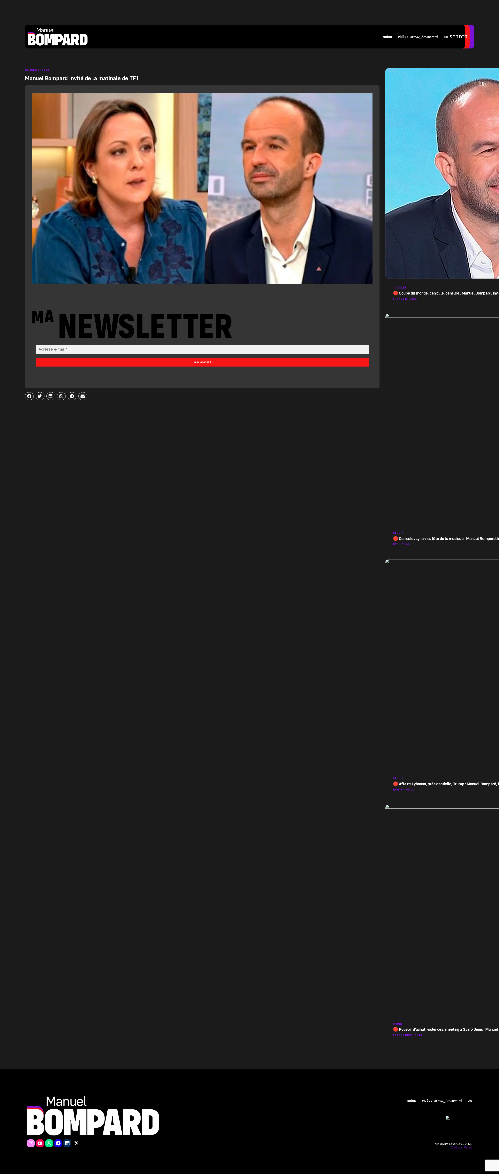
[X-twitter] (76, 1143)
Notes (387, 37)
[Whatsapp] (49, 1143)
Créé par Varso (461, 1147)
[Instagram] (31, 1143)
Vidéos (403, 37)
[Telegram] (58, 1143)
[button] (29, 396)
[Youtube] (40, 1143)
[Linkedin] (67, 1143)
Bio (446, 37)
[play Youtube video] (202, 188)
